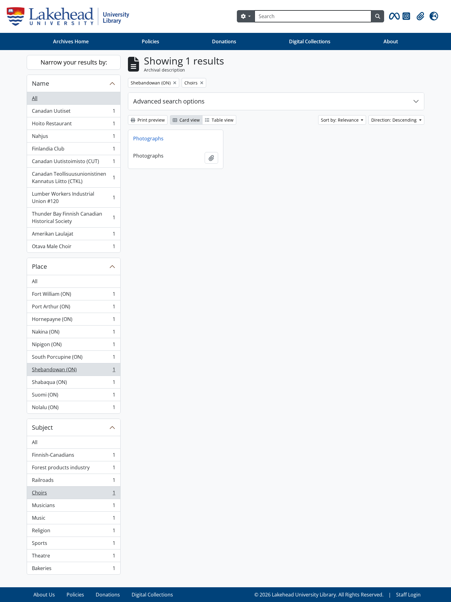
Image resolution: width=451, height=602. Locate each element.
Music (73, 519)
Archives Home (71, 41)
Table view (221, 120)
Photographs (148, 138)
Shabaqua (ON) (73, 384)
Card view (189, 120)
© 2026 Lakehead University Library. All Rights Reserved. (319, 594)
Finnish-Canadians (73, 456)
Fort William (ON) (73, 295)
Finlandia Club (73, 150)
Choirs (73, 494)
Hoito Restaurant (73, 125)
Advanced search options (169, 101)
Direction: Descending (394, 120)
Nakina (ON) (73, 333)
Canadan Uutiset (73, 112)
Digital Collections (309, 41)
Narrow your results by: (73, 62)
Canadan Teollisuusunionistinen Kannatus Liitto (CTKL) (73, 177)
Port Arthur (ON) (73, 308)
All (34, 98)
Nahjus (73, 138)
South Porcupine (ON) (73, 358)
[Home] (70, 16)
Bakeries (73, 569)
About (391, 41)
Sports (73, 544)
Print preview (150, 120)
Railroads (73, 482)
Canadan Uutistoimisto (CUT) (73, 163)
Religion (73, 532)
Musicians (73, 507)
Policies (150, 41)
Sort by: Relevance (340, 120)
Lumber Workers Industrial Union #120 (73, 197)
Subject (42, 427)
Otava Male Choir (73, 247)
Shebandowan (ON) (73, 371)
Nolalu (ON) (73, 408)
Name (40, 83)
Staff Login (408, 594)
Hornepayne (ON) (73, 321)
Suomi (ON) (73, 396)
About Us (44, 594)
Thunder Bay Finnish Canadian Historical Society (73, 217)
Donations (224, 41)
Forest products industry (73, 469)
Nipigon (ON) (73, 346)
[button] (393, 16)
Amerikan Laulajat (73, 235)
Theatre (73, 557)
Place (39, 266)
